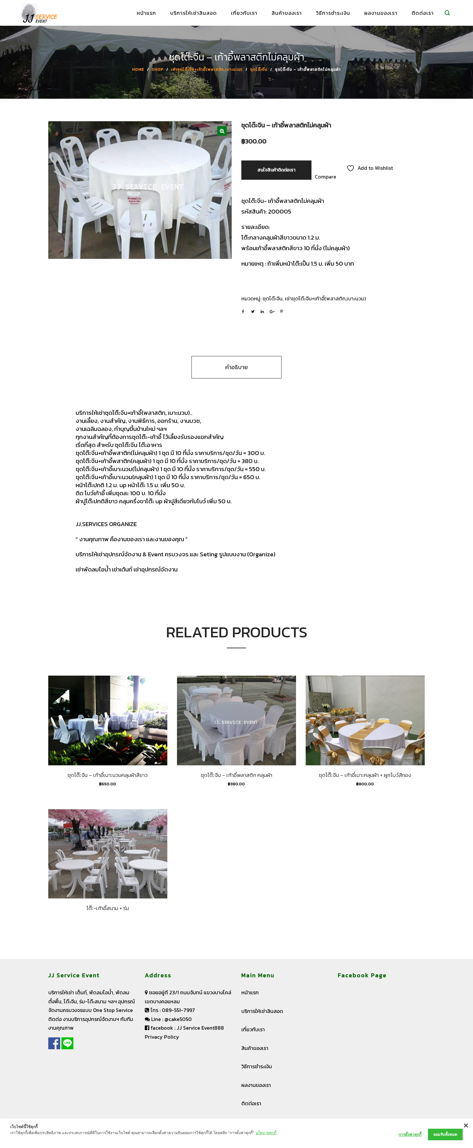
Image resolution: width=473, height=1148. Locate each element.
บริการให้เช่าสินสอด (262, 1011)
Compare (325, 176)
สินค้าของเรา (254, 1048)
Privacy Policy (162, 1037)
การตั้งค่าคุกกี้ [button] (410, 1134)
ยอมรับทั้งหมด (445, 1134)
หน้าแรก (250, 992)
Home (138, 69)
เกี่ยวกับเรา (253, 1029)
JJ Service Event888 (200, 1028)
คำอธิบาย (236, 367)
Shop (157, 69)
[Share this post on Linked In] (262, 311)
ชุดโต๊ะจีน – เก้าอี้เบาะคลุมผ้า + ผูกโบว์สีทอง (365, 775)
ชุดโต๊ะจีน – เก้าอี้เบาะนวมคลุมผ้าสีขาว (108, 775)
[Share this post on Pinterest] (281, 311)
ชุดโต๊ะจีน (258, 69)
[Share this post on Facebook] (243, 311)
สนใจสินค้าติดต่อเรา (276, 170)
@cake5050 (178, 1019)
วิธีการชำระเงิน (256, 1066)
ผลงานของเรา (256, 1085)
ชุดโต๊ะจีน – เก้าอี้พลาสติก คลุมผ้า (236, 775)
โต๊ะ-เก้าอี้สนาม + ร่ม (107, 908)
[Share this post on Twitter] (252, 311)
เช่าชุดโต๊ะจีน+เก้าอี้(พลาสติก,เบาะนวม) (207, 69)
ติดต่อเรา (251, 1103)
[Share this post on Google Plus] (272, 311)
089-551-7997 (178, 1010)
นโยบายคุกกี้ (265, 1132)
